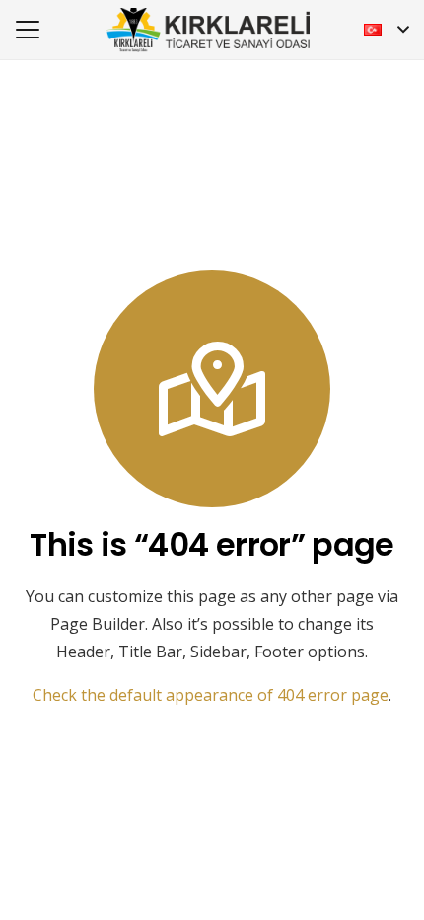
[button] (27, 29)
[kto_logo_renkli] (208, 30)
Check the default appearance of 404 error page (211, 695)
